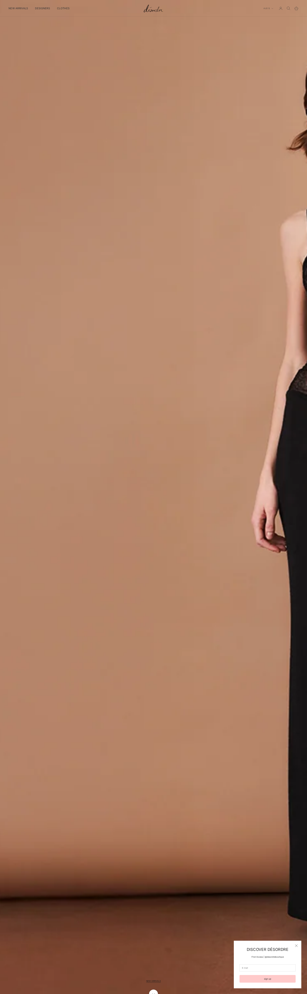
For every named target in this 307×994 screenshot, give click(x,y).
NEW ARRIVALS (153, 981)
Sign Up (267, 978)
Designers (42, 8)
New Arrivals (18, 8)
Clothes (63, 8)
